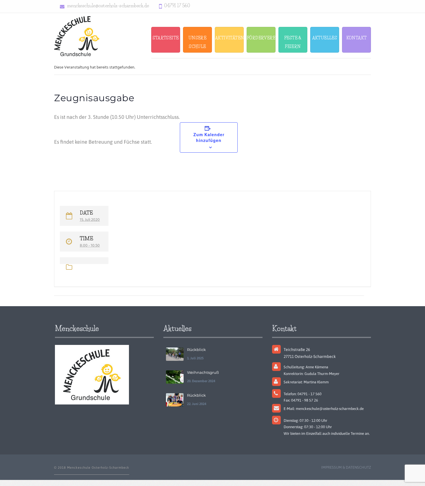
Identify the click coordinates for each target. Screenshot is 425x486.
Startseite (166, 37)
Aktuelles (324, 37)
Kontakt (356, 37)
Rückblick (196, 349)
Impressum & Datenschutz (346, 467)
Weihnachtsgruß (203, 372)
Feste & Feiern (293, 42)
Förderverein (261, 37)
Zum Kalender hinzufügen (208, 137)
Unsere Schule (197, 42)
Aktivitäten (229, 37)
